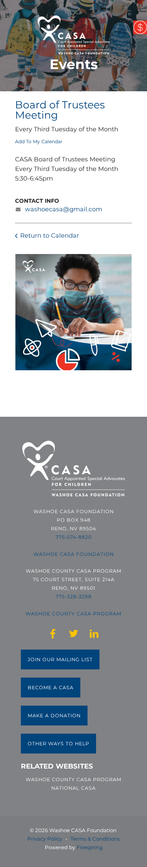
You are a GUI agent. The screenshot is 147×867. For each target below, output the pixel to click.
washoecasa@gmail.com (63, 209)
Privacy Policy (44, 839)
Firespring (90, 847)
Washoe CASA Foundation (74, 554)
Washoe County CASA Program (73, 779)
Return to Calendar (49, 235)
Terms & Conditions (95, 839)
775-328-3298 (74, 596)
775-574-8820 (74, 537)
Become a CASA (51, 687)
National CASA (73, 788)
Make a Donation (54, 715)
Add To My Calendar (39, 141)
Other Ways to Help (58, 744)
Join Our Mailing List (60, 659)
